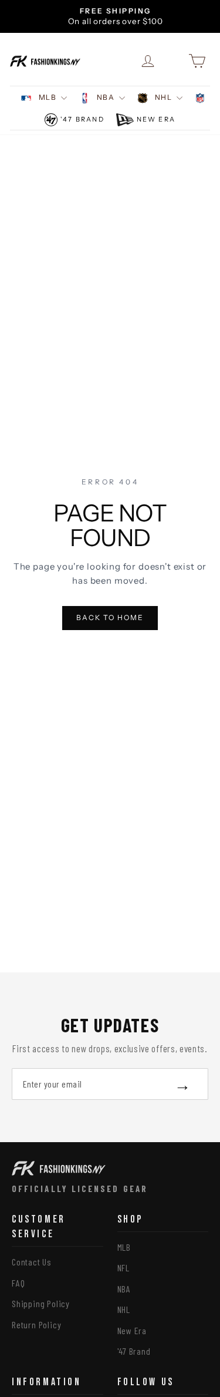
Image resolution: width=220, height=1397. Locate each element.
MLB (47, 97)
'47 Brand (82, 119)
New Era (156, 119)
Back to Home (109, 617)
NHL (163, 97)
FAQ (18, 1282)
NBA (105, 97)
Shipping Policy (41, 1303)
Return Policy (36, 1324)
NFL (123, 1267)
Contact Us (32, 1261)
